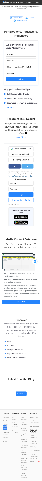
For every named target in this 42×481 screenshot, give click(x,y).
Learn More (10, 107)
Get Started (21, 302)
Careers (5, 426)
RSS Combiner (35, 450)
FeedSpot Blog (34, 426)
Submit (21, 79)
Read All (22, 394)
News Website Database (24, 452)
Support (28, 2)
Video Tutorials (34, 417)
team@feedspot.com (30, 6)
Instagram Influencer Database (24, 460)
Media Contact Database (15, 424)
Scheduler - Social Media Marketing (34, 456)
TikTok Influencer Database (24, 475)
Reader (31, 18)
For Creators (17, 18)
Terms (5, 441)
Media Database (22, 20)
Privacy (5, 437)
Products (13, 2)
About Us (6, 417)
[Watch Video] (26, 133)
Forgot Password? (15, 204)
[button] (21, 217)
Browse (20, 2)
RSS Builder (35, 462)
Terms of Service (14, 176)
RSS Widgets (34, 447)
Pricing (5, 2)
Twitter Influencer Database (24, 467)
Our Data (6, 421)
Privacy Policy (27, 176)
